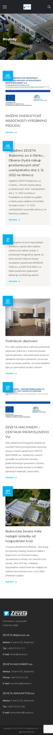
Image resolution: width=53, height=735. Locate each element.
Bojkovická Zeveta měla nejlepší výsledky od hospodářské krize (23, 536)
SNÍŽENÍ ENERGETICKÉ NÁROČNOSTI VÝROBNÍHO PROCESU (26, 121)
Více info (9, 132)
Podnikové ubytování (21, 341)
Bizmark (30, 732)
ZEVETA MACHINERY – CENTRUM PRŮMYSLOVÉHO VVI (27, 432)
